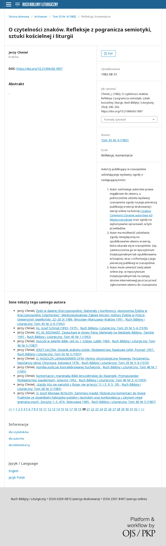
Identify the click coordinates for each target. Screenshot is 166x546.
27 (114, 409)
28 (118, 409)
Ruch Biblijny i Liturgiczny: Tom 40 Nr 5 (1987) (123, 402)
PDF (110, 53)
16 (66, 409)
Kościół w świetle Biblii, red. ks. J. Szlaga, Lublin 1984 (73, 341)
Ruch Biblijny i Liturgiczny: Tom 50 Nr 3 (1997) (49, 354)
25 (105, 409)
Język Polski (17, 477)
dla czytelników (19, 432)
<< (10, 409)
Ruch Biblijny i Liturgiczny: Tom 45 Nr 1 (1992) (59, 337)
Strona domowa (19, 16)
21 (88, 409)
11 (45, 409)
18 (75, 409)
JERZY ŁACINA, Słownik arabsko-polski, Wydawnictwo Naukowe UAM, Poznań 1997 (95, 350)
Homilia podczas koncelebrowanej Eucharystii (68, 367)
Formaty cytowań (115, 119)
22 (92, 409)
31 (131, 409)
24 (101, 409)
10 (40, 409)
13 (53, 409)
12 (49, 409)
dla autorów (16, 438)
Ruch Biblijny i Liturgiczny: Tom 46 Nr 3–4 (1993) (112, 380)
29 (122, 409)
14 (58, 409)
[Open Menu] (8, 4)
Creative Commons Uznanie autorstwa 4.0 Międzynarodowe (131, 215)
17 (71, 409)
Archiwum (40, 16)
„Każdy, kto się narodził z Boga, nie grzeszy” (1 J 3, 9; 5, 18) (78, 384)
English (13, 471)
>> (142, 409)
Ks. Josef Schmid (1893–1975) (57, 328)
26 (110, 409)
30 (127, 409)
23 (97, 409)
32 (135, 409)
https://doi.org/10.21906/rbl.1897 (39, 69)
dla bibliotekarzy (19, 445)
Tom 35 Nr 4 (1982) (64, 16)
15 (62, 409)
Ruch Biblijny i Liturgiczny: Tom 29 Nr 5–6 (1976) (114, 328)
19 (79, 409)
